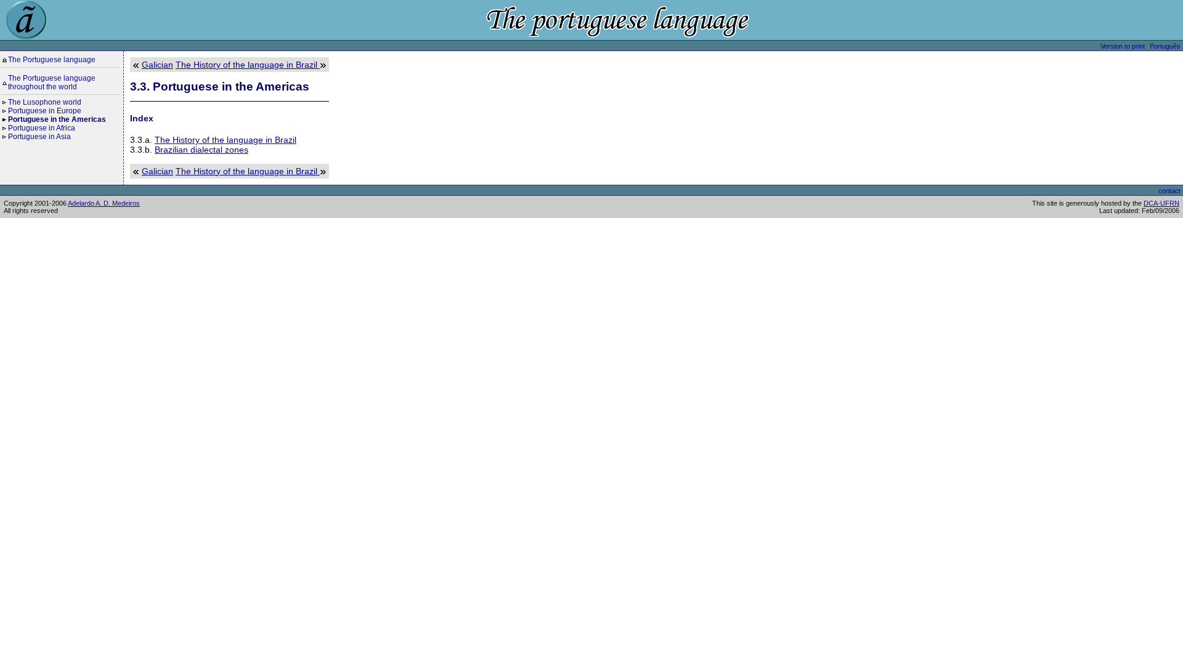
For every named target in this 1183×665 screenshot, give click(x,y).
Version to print (1122, 46)
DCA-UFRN (1161, 203)
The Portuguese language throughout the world (52, 82)
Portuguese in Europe (44, 111)
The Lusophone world (44, 102)
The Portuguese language (52, 59)
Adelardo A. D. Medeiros (104, 203)
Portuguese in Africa (41, 128)
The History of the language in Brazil (248, 65)
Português (1165, 46)
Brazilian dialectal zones (201, 150)
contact (1169, 191)
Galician (157, 65)
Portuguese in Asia (39, 136)
